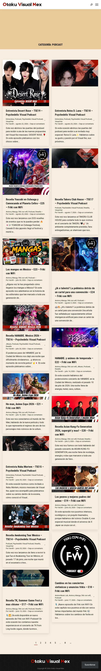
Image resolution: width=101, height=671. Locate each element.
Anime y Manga (12, 212)
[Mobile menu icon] (96, 4)
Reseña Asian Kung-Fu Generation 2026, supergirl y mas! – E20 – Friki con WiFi (74, 430)
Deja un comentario (37, 124)
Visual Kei (9, 121)
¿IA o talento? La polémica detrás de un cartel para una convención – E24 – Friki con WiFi (75, 292)
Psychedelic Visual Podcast (32, 119)
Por (10, 124)
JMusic (8, 344)
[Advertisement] (50, 27)
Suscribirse (90, 665)
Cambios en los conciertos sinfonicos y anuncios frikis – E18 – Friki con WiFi (74, 587)
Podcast (18, 119)
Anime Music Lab (61, 595)
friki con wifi (23, 212)
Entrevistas (10, 119)
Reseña (38, 212)
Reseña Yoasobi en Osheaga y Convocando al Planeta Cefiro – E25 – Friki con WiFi (25, 203)
